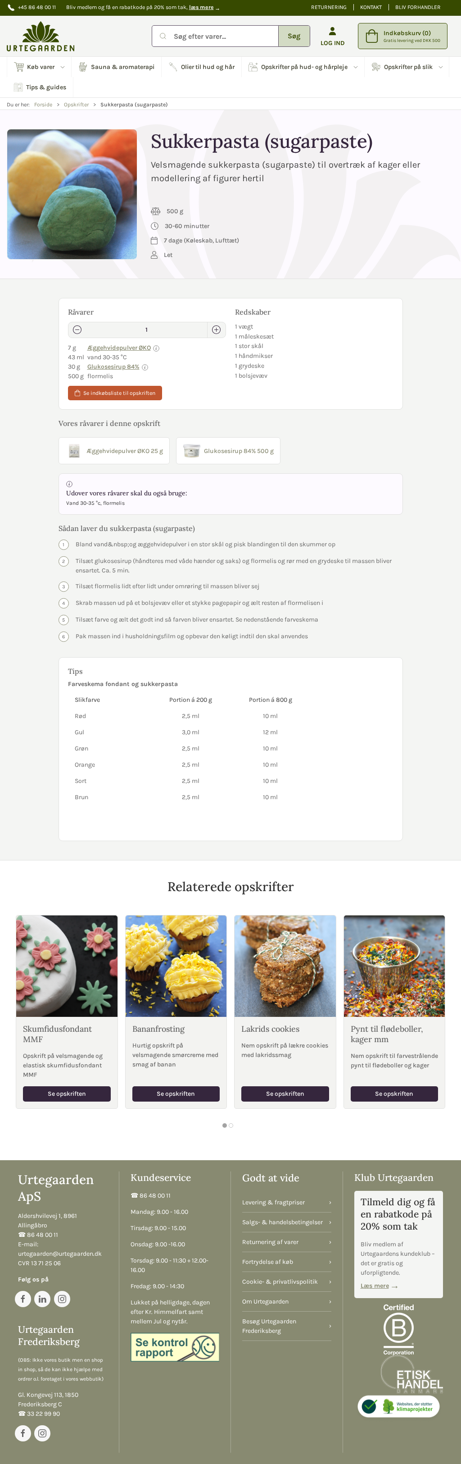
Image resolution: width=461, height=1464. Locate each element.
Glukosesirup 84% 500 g (239, 451)
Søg (294, 36)
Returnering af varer (270, 1242)
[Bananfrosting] (176, 966)
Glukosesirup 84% (113, 367)
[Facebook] (23, 1299)
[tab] (224, 1125)
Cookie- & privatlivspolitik (280, 1282)
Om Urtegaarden (265, 1301)
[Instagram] (62, 1299)
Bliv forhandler (418, 7)
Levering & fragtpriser (273, 1202)
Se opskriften (67, 1094)
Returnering (329, 7)
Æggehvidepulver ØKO (119, 348)
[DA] (40, 36)
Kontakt (371, 7)
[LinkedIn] (42, 1299)
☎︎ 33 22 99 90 (39, 1414)
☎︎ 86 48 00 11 (38, 1235)
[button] (39, 67)
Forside (43, 104)
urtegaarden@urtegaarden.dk (60, 1254)
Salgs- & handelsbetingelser (282, 1222)
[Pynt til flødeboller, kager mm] (394, 966)
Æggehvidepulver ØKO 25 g (124, 451)
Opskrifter (76, 104)
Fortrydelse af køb (267, 1262)
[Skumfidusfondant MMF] (67, 966)
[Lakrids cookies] (285, 966)
